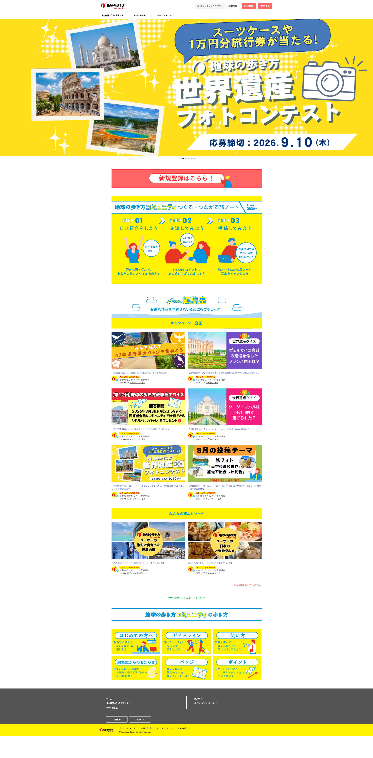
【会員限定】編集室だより (113, 15)
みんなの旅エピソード (138, 573)
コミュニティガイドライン (163, 728)
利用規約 (144, 728)
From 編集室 (140, 15)
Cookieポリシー (184, 728)
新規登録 (248, 6)
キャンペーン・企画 (137, 382)
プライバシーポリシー (128, 728)
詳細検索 (232, 6)
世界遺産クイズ (212, 382)
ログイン (265, 6)
